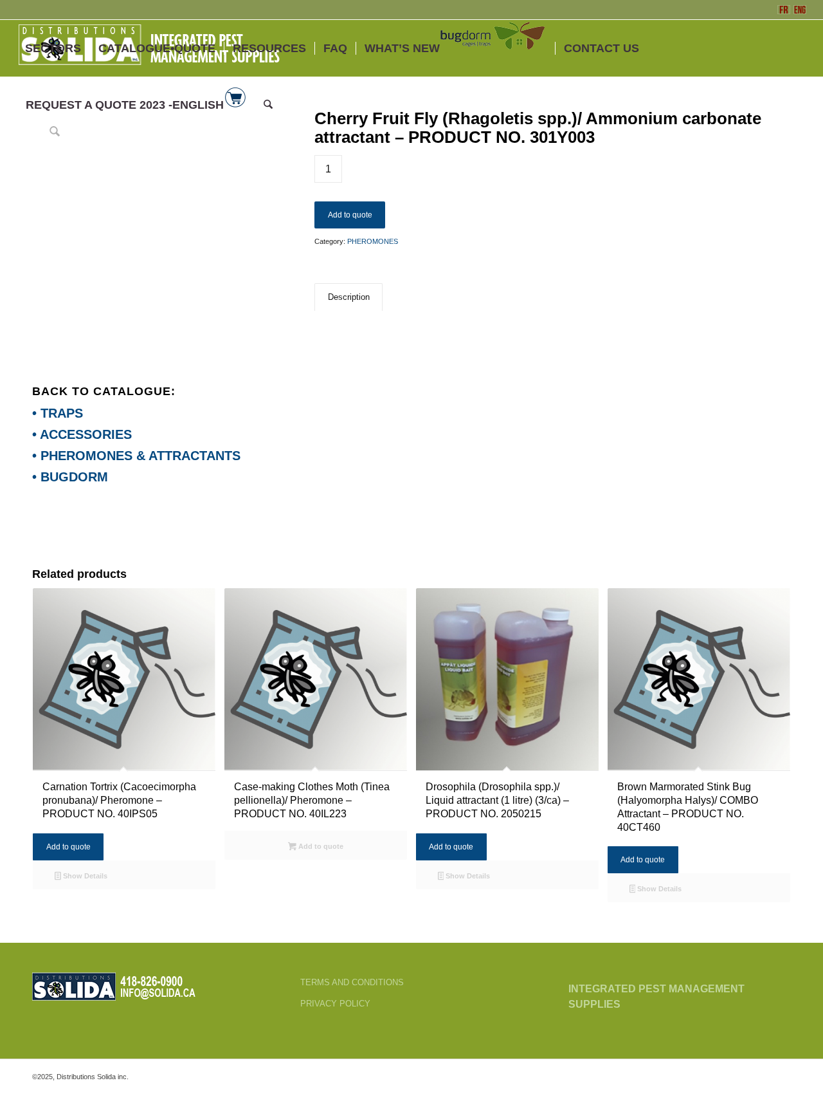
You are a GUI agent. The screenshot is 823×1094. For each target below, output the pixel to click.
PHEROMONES (372, 241)
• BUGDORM (70, 477)
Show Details (84, 876)
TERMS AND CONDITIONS (352, 982)
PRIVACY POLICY (335, 1003)
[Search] (268, 105)
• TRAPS (57, 413)
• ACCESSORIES (82, 434)
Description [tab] (349, 297)
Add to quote (350, 214)
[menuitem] (53, 48)
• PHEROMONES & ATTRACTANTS (136, 456)
